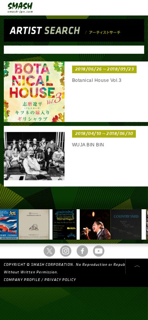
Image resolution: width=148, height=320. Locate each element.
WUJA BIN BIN (88, 144)
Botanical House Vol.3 (96, 80)
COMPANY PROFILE (22, 280)
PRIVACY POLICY (60, 280)
